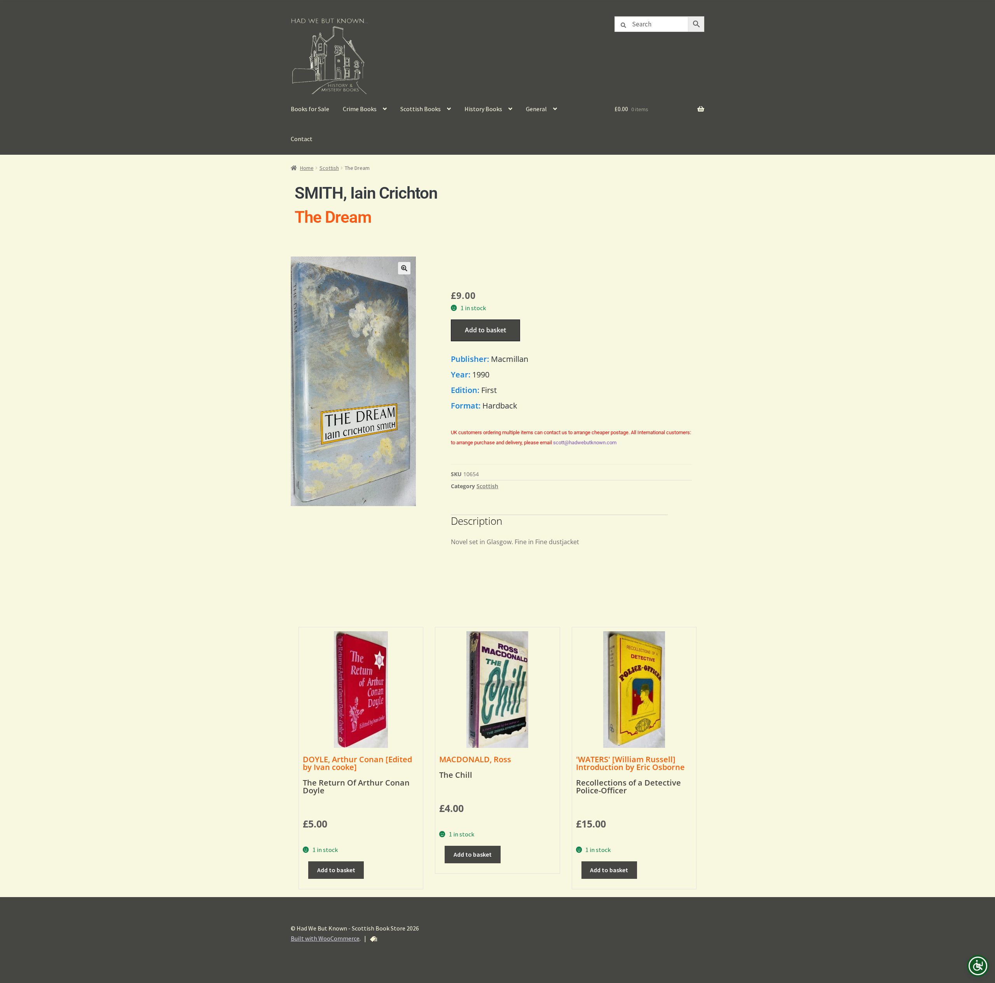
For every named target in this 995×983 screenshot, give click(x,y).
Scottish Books (420, 109)
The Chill (455, 775)
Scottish (329, 167)
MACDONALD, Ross (475, 759)
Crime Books (360, 109)
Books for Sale (310, 109)
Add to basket (485, 330)
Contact (301, 139)
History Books (483, 109)
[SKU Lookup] (373, 939)
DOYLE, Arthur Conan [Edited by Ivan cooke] (357, 763)
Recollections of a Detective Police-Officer (628, 786)
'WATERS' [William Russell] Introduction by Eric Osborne (630, 763)
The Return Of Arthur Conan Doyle (356, 786)
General (536, 109)
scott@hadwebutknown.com (584, 442)
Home (307, 167)
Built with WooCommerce (325, 938)
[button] (404, 268)
